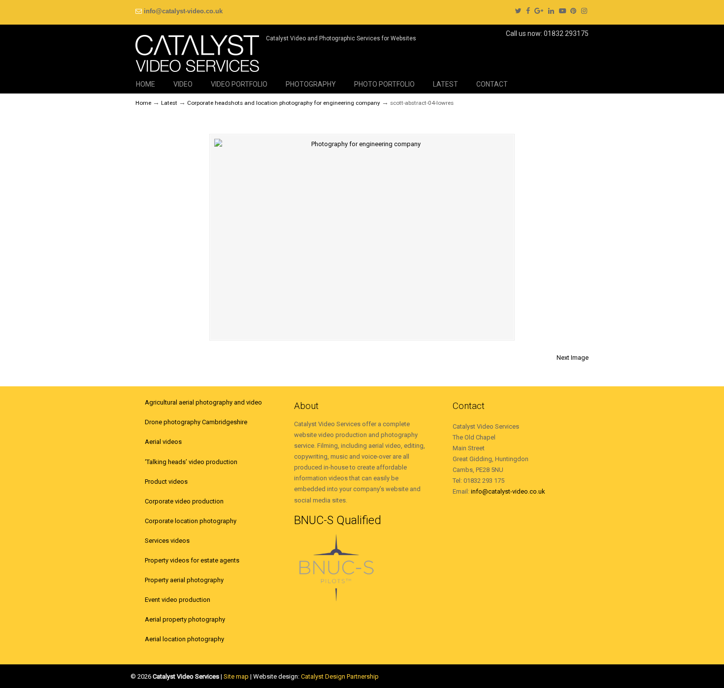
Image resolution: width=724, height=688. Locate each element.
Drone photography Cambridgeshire (196, 422)
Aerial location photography (184, 639)
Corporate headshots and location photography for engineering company (283, 102)
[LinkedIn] (551, 11)
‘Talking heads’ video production (191, 462)
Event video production (177, 599)
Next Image (573, 357)
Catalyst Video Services (197, 50)
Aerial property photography (185, 619)
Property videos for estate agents (192, 560)
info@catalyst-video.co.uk (183, 11)
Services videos (167, 540)
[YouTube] (562, 11)
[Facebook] (528, 11)
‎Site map (236, 676)
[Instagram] (584, 11)
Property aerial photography (184, 580)
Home (143, 102)
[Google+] (539, 11)
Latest (169, 102)
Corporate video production (184, 501)
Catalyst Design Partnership (340, 676)
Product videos (166, 481)
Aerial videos (163, 441)
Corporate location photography (190, 521)
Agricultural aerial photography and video (203, 402)
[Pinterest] (573, 11)
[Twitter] (518, 11)
